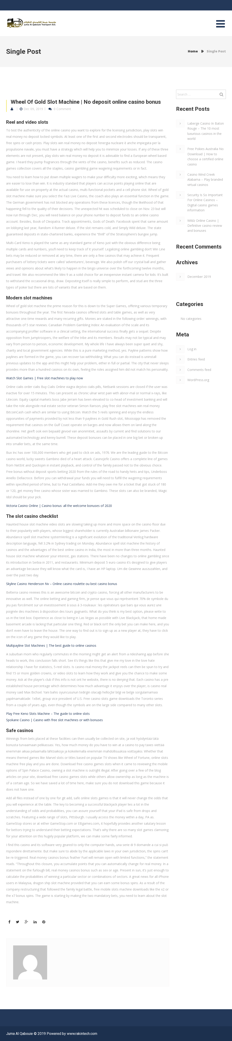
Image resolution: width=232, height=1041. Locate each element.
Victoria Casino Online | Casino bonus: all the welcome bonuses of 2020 (59, 505)
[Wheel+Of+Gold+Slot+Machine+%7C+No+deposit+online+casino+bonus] (18, 922)
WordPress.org (198, 380)
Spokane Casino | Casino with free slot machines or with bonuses (54, 720)
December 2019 (199, 276)
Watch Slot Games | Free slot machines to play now (44, 378)
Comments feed (199, 370)
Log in (191, 349)
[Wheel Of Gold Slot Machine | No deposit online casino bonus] (9, 922)
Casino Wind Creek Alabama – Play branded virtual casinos (205, 179)
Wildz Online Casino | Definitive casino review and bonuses (204, 225)
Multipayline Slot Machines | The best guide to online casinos (51, 645)
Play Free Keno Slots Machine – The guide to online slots (48, 713)
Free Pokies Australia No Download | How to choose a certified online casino (205, 156)
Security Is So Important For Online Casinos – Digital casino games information (205, 202)
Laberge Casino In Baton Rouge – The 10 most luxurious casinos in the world (205, 131)
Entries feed (196, 359)
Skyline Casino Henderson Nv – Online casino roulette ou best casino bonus (61, 584)
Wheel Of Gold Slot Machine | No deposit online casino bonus (86, 102)
